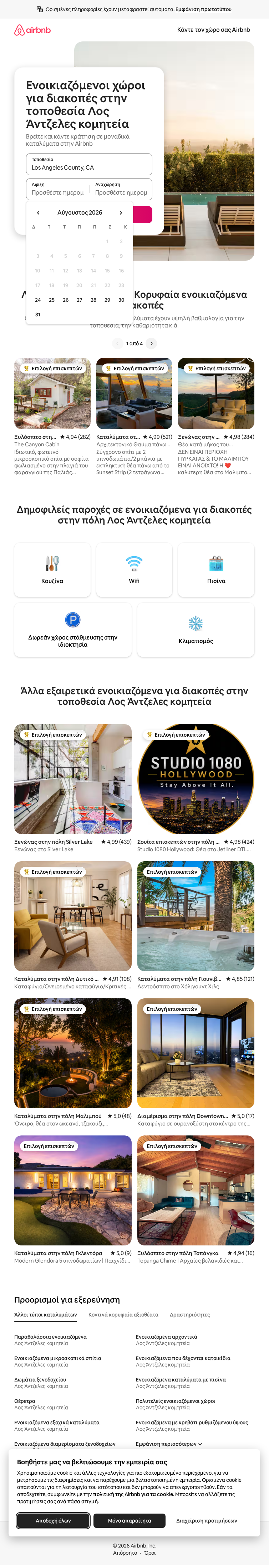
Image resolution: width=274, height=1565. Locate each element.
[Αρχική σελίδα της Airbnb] (32, 30)
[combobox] (89, 167)
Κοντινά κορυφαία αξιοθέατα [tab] (123, 1314)
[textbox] (57, 192)
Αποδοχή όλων (53, 1521)
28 (93, 300)
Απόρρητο (125, 1553)
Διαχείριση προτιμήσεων (206, 1521)
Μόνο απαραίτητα (129, 1521)
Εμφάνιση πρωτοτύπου (204, 9)
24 (38, 300)
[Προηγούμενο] (117, 343)
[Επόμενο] (151, 343)
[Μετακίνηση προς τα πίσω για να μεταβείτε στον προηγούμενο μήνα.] (38, 213)
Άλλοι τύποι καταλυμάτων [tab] (45, 1314)
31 (37, 314)
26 (65, 300)
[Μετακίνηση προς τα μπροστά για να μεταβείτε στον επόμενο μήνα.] (120, 213)
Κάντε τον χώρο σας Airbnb (213, 30)
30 (121, 300)
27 (79, 300)
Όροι (150, 1553)
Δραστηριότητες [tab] (190, 1314)
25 (52, 300)
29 (107, 300)
